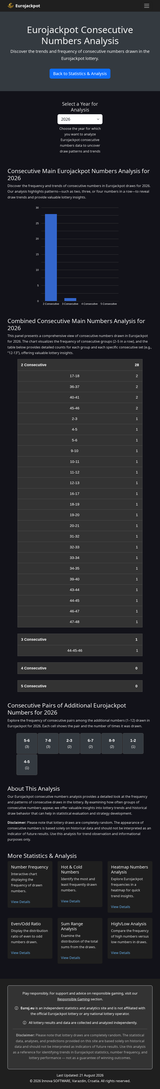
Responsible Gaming (73, 999)
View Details (20, 901)
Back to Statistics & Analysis (80, 73)
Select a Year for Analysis (80, 106)
